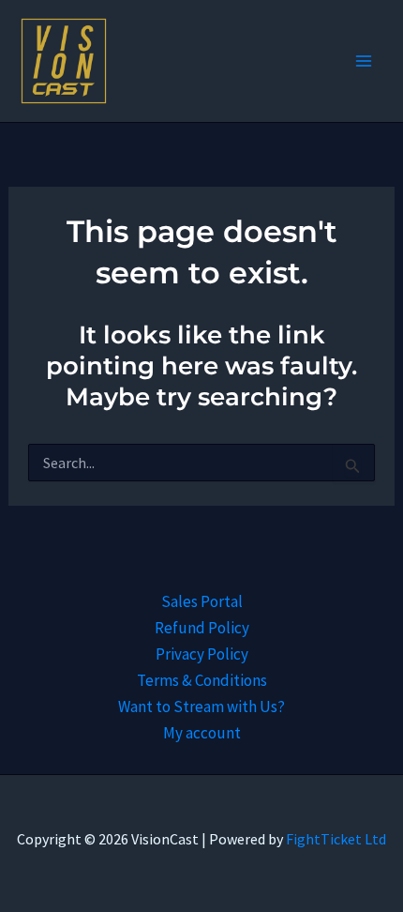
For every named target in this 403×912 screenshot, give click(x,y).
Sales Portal (202, 601)
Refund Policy (202, 627)
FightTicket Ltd (336, 838)
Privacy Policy (202, 654)
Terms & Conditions (202, 680)
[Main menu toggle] (363, 61)
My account (202, 732)
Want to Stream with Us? (201, 706)
